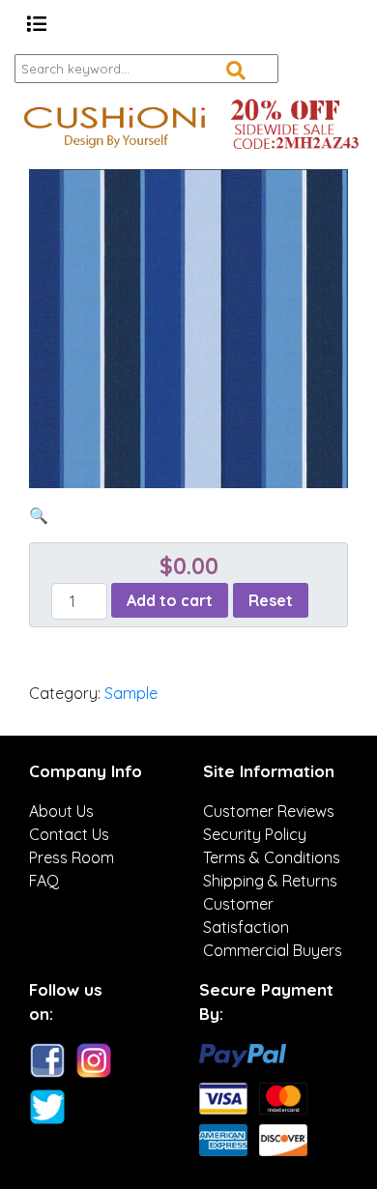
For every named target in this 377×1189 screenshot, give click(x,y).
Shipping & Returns (270, 880)
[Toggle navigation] (36, 24)
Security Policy (254, 834)
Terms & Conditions (271, 857)
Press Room (71, 857)
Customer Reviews (268, 811)
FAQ (44, 880)
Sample (131, 693)
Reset (270, 600)
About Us (61, 811)
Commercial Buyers (272, 950)
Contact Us (69, 834)
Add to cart (170, 600)
